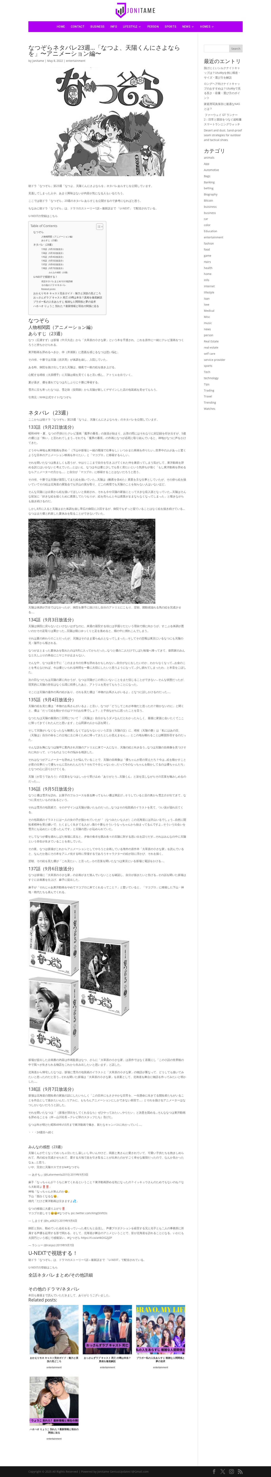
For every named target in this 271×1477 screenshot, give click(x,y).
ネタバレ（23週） (43, 244)
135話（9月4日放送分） (53, 256)
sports (170, 26)
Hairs (207, 262)
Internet (209, 286)
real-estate (211, 347)
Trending (210, 402)
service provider (214, 360)
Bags (207, 176)
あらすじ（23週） (50, 240)
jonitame (38, 61)
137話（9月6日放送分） (53, 264)
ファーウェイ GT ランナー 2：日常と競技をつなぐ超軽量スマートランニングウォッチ (223, 119)
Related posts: (48, 288)
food (207, 249)
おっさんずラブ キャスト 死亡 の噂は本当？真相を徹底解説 (67, 297)
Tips (206, 384)
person (153, 26)
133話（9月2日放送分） (53, 249)
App (206, 164)
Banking (209, 182)
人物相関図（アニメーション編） (57, 236)
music (208, 323)
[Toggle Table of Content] (97, 226)
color (207, 225)
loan (207, 298)
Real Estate (211, 341)
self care (209, 353)
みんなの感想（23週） (59, 272)
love (206, 304)
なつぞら (38, 232)
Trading (209, 390)
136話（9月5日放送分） (53, 260)
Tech (207, 372)
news (186, 26)
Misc (207, 317)
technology (211, 378)
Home (61, 26)
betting (208, 188)
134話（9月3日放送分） (53, 253)
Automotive (211, 170)
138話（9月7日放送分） (53, 268)
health (208, 268)
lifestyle (130, 26)
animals (209, 157)
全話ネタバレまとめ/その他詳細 (57, 281)
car (206, 219)
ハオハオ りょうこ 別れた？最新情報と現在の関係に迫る (66, 306)
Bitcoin (208, 200)
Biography (210, 194)
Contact (78, 26)
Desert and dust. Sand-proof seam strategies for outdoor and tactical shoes (223, 135)
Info (113, 26)
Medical (209, 311)
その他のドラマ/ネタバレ (53, 285)
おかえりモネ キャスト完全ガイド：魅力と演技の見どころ (67, 293)
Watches (209, 409)
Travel (208, 396)
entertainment (75, 61)
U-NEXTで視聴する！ (45, 277)
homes (205, 26)
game (207, 255)
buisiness (210, 207)
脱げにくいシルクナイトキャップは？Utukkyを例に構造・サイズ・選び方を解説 (222, 72)
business (97, 26)
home (207, 274)
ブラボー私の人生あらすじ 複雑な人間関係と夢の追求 (64, 301)
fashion (209, 243)
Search (235, 48)
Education (210, 231)
